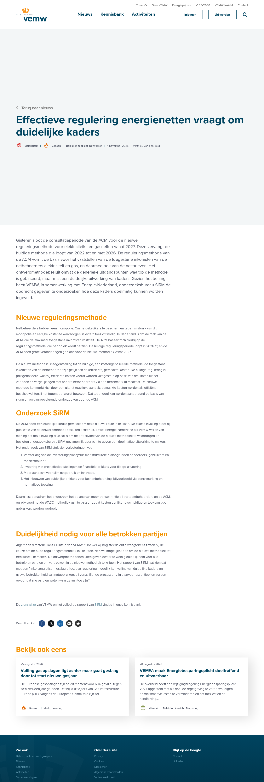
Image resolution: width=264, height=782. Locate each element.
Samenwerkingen (26, 777)
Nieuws (85, 14)
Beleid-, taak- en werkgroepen (34, 756)
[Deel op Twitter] (51, 623)
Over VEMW (160, 5)
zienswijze (28, 605)
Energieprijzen (181, 5)
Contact (243, 5)
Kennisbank (112, 14)
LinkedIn (178, 761)
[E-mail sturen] (69, 623)
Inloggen (190, 15)
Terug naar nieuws (37, 108)
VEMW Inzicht (224, 5)
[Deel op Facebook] (42, 623)
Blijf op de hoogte (187, 750)
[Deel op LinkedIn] (60, 623)
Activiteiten (143, 14)
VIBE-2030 (203, 5)
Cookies (99, 761)
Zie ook (22, 750)
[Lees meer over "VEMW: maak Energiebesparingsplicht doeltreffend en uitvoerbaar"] (191, 686)
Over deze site (105, 750)
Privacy (98, 756)
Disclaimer (100, 766)
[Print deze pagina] (78, 623)
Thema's (141, 5)
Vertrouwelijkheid (104, 777)
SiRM (98, 605)
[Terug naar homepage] (35, 14)
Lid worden (222, 15)
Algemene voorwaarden (108, 772)
